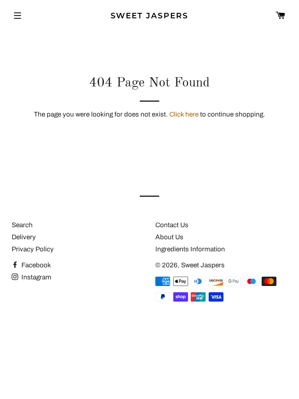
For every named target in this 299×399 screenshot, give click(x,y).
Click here (184, 114)
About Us (169, 237)
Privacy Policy (33, 249)
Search (22, 225)
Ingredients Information (190, 249)
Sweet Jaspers (150, 15)
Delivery (24, 237)
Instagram (35, 277)
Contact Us (171, 225)
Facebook (35, 265)
